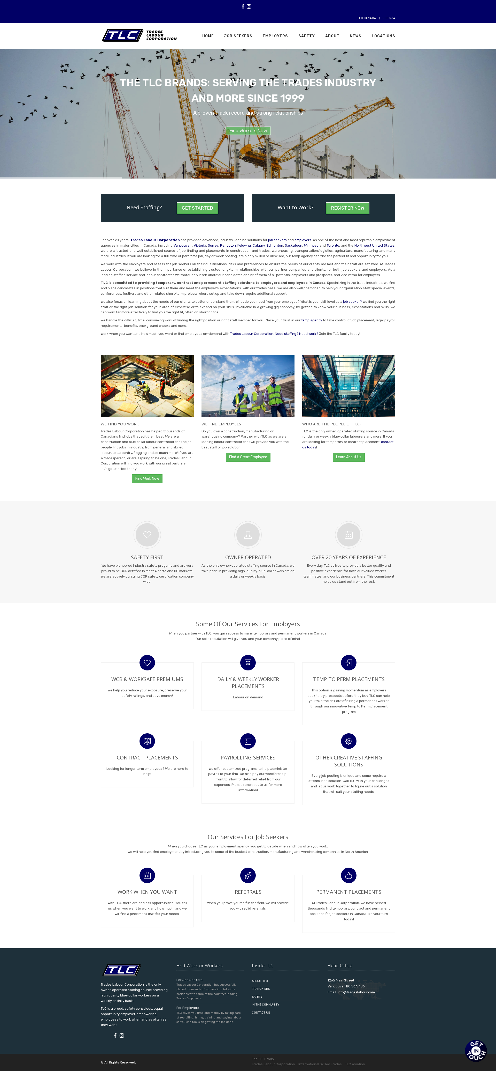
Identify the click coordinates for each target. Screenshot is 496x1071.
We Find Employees (221, 423)
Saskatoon (293, 245)
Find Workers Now (248, 133)
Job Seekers (238, 36)
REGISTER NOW (347, 208)
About (332, 36)
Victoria (200, 245)
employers (303, 240)
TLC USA (389, 18)
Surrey (213, 245)
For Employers (187, 1008)
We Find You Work (120, 423)
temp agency (311, 320)
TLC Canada (367, 18)
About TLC (260, 981)
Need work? (308, 334)
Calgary (259, 245)
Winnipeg (312, 245)
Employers (275, 36)
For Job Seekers (189, 980)
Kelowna (244, 245)
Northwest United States (374, 245)
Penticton (228, 245)
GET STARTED (197, 208)
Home (208, 36)
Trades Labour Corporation (155, 240)
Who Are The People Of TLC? (331, 423)
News (355, 36)
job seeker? (352, 302)
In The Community (265, 1004)
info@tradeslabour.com (356, 992)
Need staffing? (286, 334)
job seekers (278, 240)
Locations (383, 36)
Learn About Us (348, 457)
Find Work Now (147, 478)
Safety (306, 36)
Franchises (261, 989)
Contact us (261, 1012)
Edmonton (275, 245)
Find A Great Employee (248, 457)
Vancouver (183, 245)
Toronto (333, 245)
